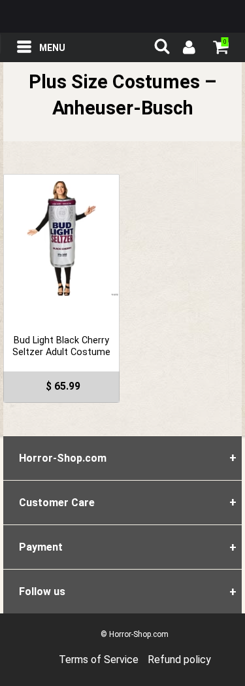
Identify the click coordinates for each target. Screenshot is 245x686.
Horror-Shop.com (122, 16)
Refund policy (179, 659)
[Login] (188, 49)
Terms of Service (99, 659)
